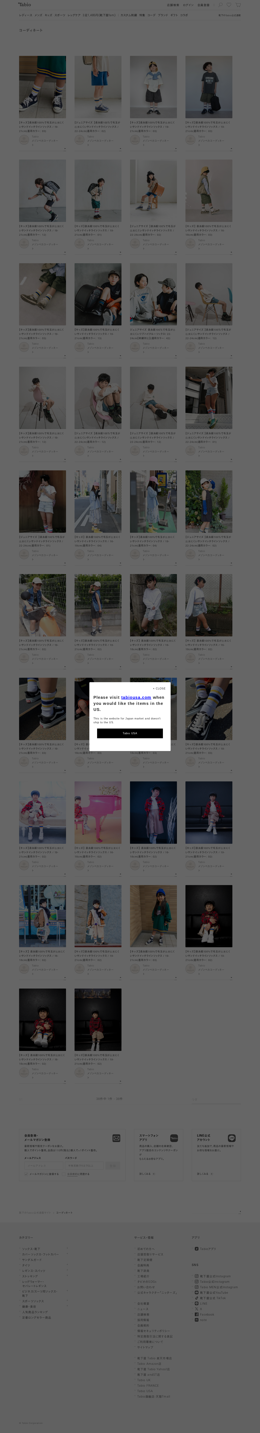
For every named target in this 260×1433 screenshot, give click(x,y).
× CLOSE (159, 688)
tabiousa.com (136, 697)
